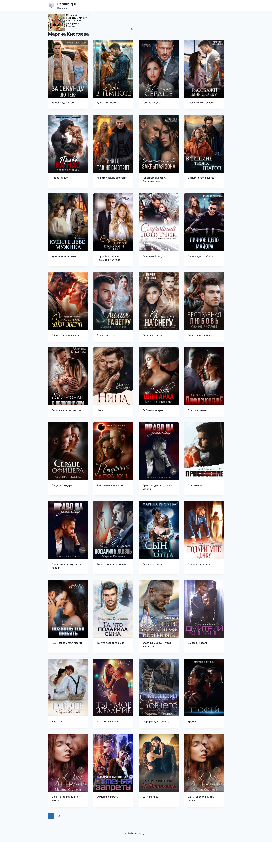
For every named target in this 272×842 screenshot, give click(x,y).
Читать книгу (60, 187)
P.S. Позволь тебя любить (67, 642)
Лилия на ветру (106, 335)
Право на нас (60, 177)
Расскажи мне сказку (201, 102)
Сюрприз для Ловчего (155, 721)
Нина (100, 410)
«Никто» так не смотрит (111, 177)
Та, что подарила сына (110, 642)
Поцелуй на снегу (153, 335)
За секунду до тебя (63, 102)
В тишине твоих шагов (201, 177)
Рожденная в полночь (110, 485)
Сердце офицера (62, 485)
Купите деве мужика (64, 256)
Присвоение (195, 485)
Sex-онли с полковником (66, 410)
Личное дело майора (200, 256)
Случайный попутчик (155, 256)
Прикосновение (197, 410)
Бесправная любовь (200, 335)
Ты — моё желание (108, 721)
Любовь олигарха (152, 410)
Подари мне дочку (199, 564)
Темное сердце (151, 102)
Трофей (192, 721)
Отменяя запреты (107, 796)
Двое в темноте (106, 102)
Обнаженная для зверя (66, 335)
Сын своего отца (152, 564)
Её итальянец (150, 796)
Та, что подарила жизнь (111, 564)
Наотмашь (58, 721)
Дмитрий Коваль (198, 642)
